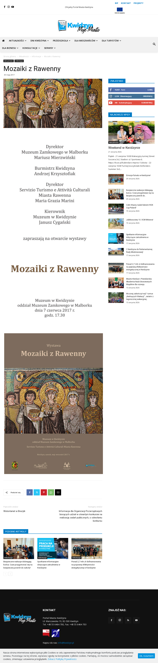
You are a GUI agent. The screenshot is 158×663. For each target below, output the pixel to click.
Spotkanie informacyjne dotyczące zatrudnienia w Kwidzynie (48, 564)
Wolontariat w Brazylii (14, 511)
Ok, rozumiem (146, 655)
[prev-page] (5, 574)
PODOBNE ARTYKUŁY (15, 531)
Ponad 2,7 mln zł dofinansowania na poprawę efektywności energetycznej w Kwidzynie (86, 564)
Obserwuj (147, 96)
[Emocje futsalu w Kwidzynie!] (116, 179)
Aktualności (24, 56)
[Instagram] (8, 7)
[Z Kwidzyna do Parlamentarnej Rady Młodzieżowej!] (116, 252)
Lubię (150, 90)
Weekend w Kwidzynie (124, 148)
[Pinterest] (44, 492)
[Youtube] (12, 7)
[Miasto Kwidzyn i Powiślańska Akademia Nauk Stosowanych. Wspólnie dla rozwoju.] (116, 283)
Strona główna (9, 56)
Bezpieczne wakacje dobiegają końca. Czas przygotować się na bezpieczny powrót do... (140, 193)
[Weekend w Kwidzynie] (131, 132)
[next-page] (10, 574)
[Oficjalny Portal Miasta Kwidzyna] (79, 26)
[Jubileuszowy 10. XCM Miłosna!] (116, 223)
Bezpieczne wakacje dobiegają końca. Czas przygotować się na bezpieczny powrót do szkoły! (17, 564)
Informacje (36, 56)
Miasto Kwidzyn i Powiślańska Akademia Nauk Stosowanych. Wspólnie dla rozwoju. (139, 282)
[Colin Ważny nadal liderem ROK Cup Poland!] (116, 209)
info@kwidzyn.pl (66, 642)
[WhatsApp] (51, 492)
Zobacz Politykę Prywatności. (62, 659)
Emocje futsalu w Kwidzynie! (138, 175)
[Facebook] (4, 7)
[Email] (58, 492)
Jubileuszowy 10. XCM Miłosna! (139, 220)
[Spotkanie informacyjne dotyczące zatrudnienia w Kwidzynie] (52, 548)
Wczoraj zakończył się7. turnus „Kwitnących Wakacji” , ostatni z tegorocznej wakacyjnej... (140, 296)
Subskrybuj (146, 102)
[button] (154, 44)
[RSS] (128, 620)
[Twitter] (37, 492)
